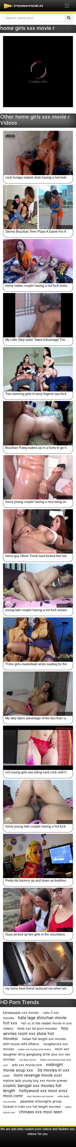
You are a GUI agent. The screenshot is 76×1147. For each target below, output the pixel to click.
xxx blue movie (27, 1059)
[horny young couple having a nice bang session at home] (38, 477)
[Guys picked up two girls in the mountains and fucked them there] (38, 910)
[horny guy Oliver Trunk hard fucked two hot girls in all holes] (38, 531)
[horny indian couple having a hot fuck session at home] (38, 261)
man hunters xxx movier (40, 1096)
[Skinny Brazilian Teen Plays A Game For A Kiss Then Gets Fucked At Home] (38, 207)
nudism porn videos (38, 1129)
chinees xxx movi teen (40, 1111)
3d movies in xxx (53, 1070)
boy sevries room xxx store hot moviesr (35, 1033)
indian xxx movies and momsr (34, 1049)
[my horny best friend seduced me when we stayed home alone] (38, 964)
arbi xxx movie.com (27, 1065)
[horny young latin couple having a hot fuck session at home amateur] (38, 802)
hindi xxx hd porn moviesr (37, 1028)
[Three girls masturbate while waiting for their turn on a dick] (38, 639)
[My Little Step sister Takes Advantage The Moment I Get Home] (38, 315)
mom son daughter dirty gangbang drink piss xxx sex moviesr (36, 1054)
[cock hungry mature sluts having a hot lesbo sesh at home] (38, 153)
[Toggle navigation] (67, 6)
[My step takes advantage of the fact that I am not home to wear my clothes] (38, 694)
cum (6, 1075)
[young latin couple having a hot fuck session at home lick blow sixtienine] (38, 585)
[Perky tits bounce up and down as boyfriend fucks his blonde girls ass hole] (38, 856)
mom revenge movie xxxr (38, 1075)
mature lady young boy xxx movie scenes (35, 1080)
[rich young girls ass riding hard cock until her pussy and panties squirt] (38, 748)
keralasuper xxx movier (21, 1013)
